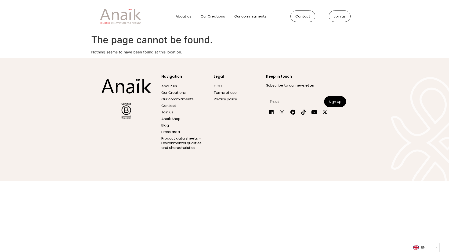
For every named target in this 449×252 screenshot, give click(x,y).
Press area (170, 131)
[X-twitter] (325, 112)
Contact (168, 105)
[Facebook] (293, 112)
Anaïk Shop (171, 118)
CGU (218, 86)
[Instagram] (282, 112)
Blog (165, 125)
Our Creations (213, 16)
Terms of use (225, 92)
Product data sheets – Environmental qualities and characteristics (181, 143)
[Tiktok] (303, 112)
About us (183, 16)
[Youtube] (314, 112)
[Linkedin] (271, 112)
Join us (167, 112)
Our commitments (250, 16)
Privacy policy (225, 99)
